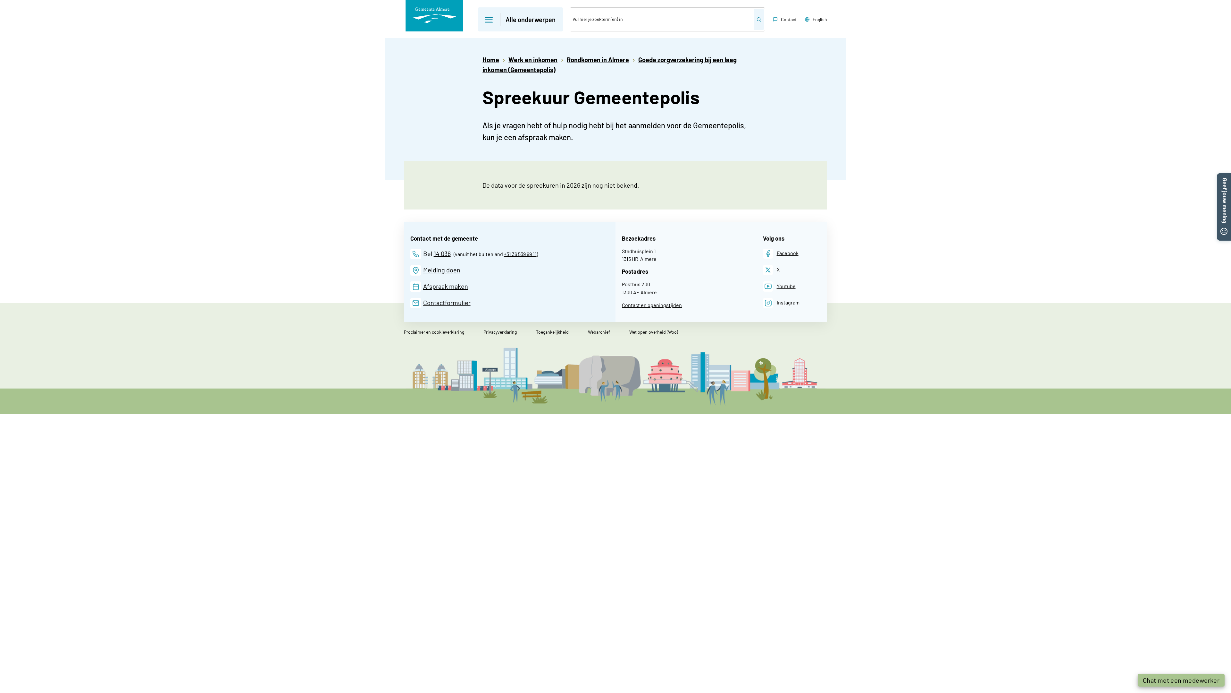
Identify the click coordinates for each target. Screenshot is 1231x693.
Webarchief (599, 332)
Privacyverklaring (500, 332)
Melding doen (441, 270)
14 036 (442, 253)
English (820, 19)
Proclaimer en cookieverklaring (434, 332)
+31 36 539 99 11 (520, 254)
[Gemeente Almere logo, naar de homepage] (434, 15)
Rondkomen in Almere (598, 60)
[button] (520, 19)
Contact (789, 19)
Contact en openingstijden (652, 305)
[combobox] (662, 19)
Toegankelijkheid (552, 332)
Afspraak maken (445, 286)
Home (490, 60)
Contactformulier (447, 302)
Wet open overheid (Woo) (653, 332)
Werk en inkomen (532, 60)
